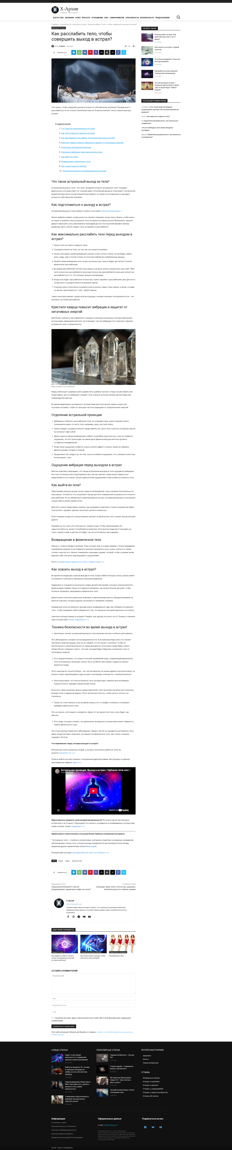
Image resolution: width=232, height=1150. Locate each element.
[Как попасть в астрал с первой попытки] (147, 50)
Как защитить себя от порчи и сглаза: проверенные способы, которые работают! (63, 958)
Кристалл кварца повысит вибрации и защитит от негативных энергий (92, 142)
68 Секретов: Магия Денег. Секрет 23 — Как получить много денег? (121, 1080)
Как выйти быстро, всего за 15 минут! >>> (90, 852)
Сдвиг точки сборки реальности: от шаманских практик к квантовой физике (76, 1057)
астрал (60, 861)
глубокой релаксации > (111, 211)
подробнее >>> (78, 826)
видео (67, 861)
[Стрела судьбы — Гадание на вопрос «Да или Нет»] (102, 1069)
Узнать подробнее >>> (79, 619)
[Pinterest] (90, 52)
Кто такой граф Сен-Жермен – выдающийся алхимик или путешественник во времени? (160, 109)
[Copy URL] (112, 52)
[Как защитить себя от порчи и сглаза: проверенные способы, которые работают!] (64, 944)
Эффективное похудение (118, 952)
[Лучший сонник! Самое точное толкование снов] (102, 1093)
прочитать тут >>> (67, 753)
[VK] (84, 52)
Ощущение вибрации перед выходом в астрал (81, 152)
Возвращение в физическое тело (76, 161)
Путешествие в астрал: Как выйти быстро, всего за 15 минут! (165, 37)
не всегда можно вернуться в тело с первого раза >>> (80, 562)
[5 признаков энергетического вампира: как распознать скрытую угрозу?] (57, 1099)
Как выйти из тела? (69, 157)
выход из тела (77, 861)
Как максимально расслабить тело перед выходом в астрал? (88, 138)
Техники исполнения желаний (91, 952)
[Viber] (96, 52)
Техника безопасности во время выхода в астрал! (84, 171)
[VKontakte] (84, 917)
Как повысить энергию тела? (158, 116)
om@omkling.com (111, 1125)
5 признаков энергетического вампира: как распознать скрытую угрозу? (77, 1099)
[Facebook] (118, 52)
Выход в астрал (79, 24)
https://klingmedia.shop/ (74, 904)
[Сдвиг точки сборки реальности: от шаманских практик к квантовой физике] (57, 1058)
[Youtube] (89, 917)
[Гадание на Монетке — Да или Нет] (102, 1058)
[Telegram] (73, 52)
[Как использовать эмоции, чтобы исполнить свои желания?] (93, 944)
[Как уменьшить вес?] (122, 944)
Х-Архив (62, 46)
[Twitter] (123, 52)
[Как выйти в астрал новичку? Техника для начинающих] (147, 74)
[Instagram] (73, 917)
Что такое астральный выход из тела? (78, 128)
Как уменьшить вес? (116, 956)
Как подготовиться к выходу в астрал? (78, 133)
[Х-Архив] (53, 46)
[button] (178, 17)
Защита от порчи (58, 952)
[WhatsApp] (79, 52)
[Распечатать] (107, 52)
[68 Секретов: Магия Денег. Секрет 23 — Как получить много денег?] (102, 1081)
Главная (54, 24)
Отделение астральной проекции (76, 147)
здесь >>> (77, 762)
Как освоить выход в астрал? (74, 166)
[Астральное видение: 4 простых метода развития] (147, 62)
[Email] (101, 52)
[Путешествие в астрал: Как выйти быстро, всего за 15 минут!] (147, 37)
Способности (65, 24)
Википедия (91, 846)
